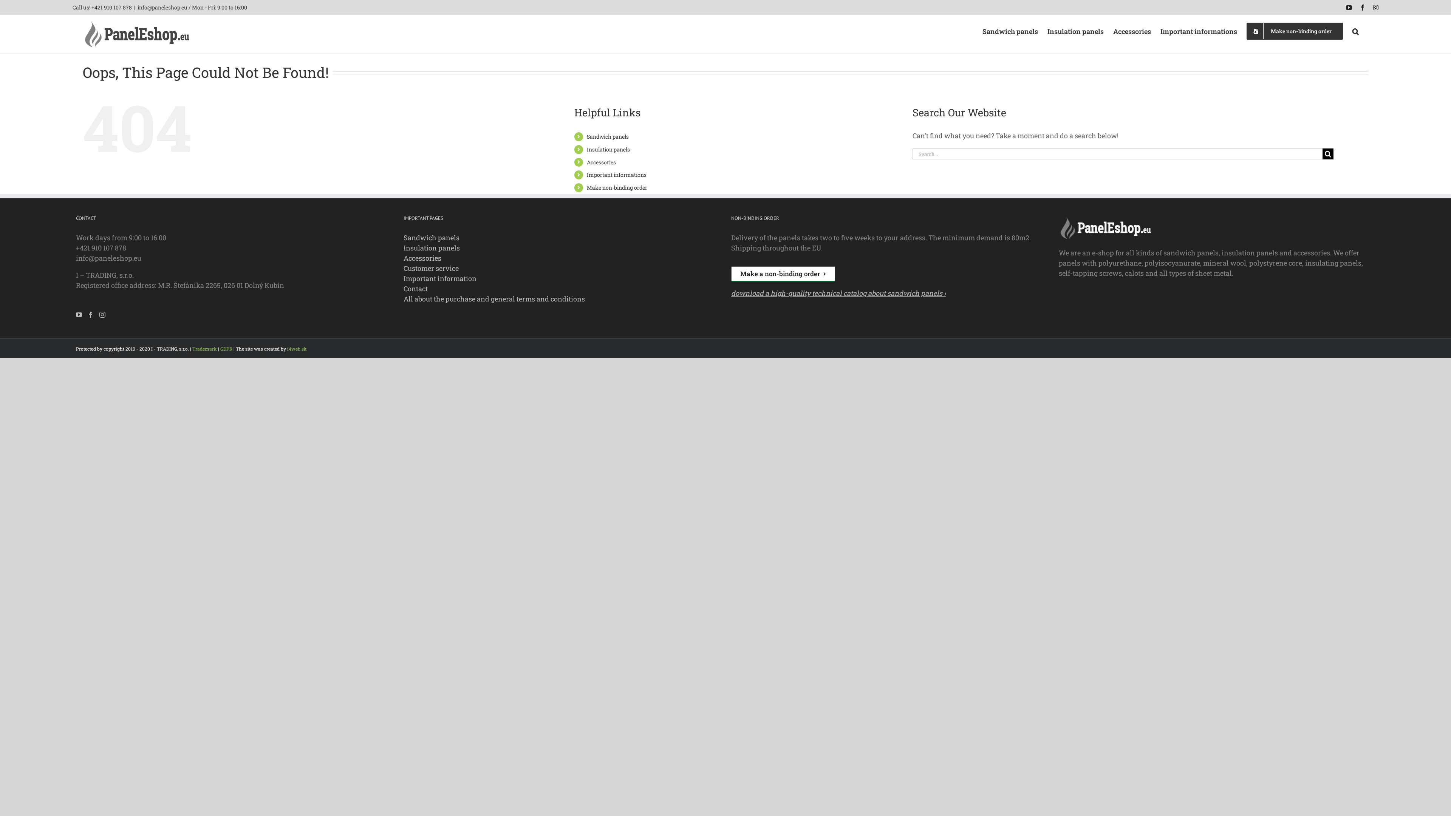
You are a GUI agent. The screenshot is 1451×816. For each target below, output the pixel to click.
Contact (416, 288)
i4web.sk (297, 349)
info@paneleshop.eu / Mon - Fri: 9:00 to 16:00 (192, 7)
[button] (1355, 30)
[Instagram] (102, 315)
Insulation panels (608, 149)
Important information (440, 278)
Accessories (601, 162)
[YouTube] (79, 315)
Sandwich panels (608, 136)
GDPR (226, 349)
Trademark (204, 349)
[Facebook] (91, 315)
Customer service (431, 268)
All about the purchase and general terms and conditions (494, 298)
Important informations (617, 174)
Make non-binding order (617, 187)
